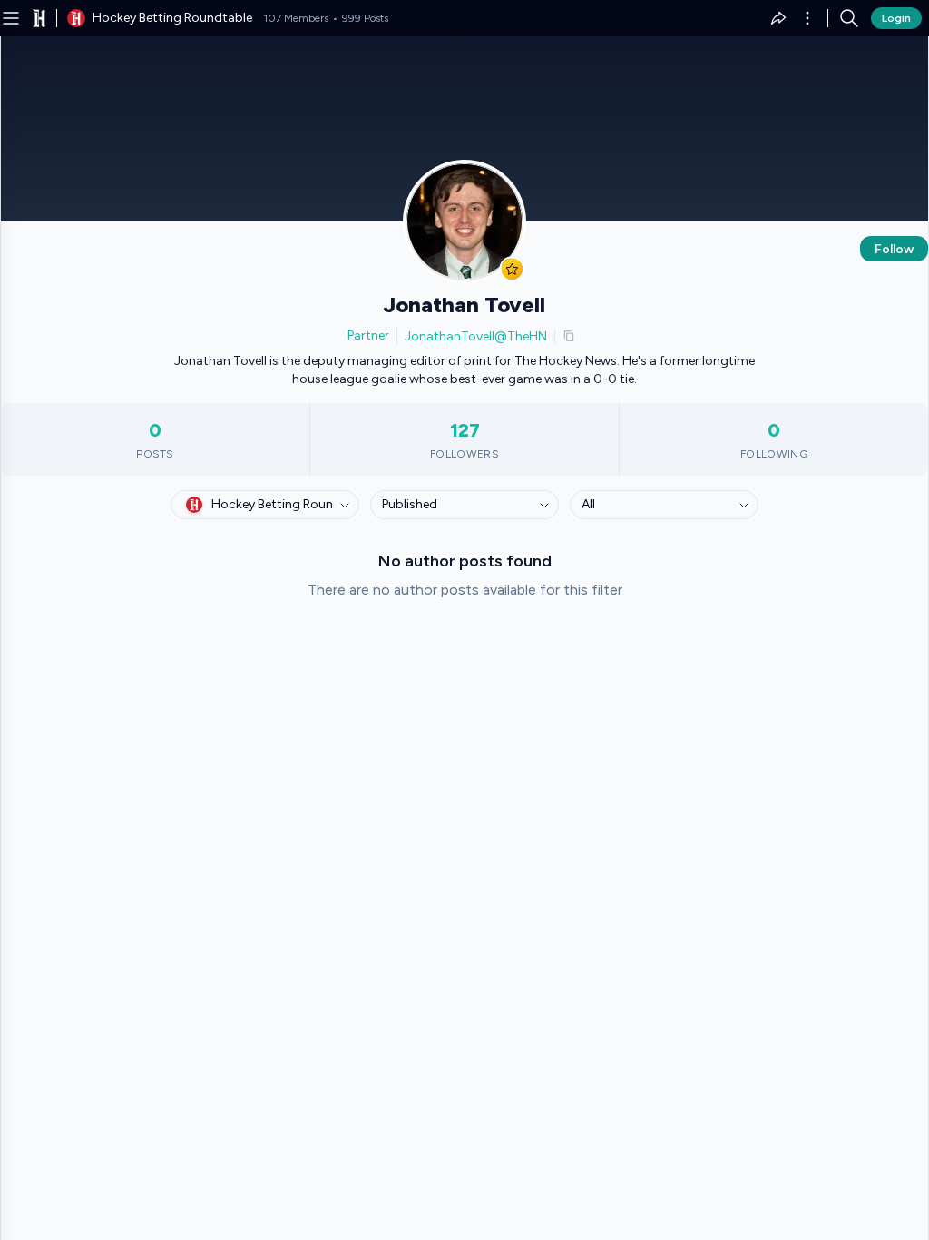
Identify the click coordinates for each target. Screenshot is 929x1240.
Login (896, 18)
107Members (295, 18)
